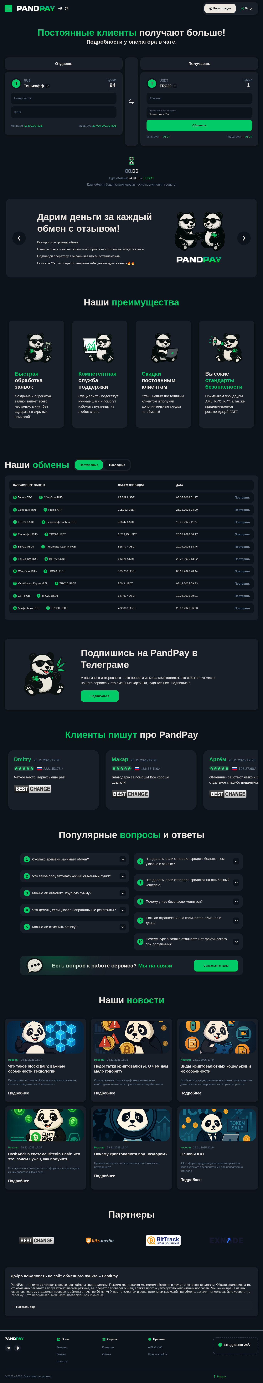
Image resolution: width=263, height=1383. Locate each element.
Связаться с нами (216, 965)
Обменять (199, 125)
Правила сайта (157, 1354)
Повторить (242, 497)
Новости (13, 1059)
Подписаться (99, 696)
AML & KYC (155, 1347)
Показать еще (25, 1306)
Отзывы (61, 1354)
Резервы (62, 1347)
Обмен (106, 1354)
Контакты (108, 1347)
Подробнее (18, 1093)
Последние (117, 464)
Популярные (89, 464)
